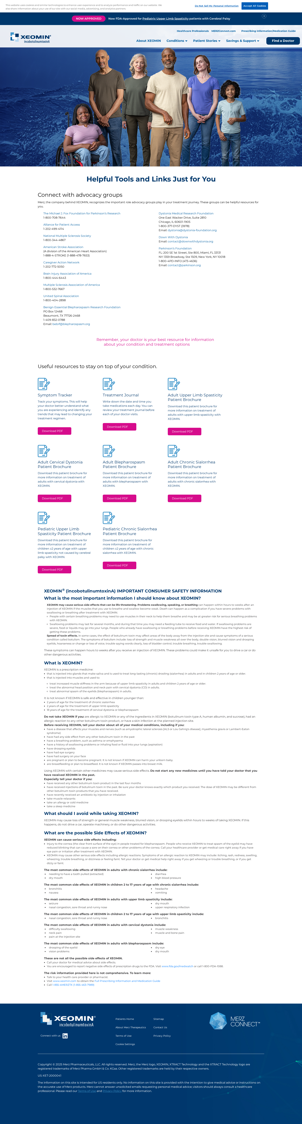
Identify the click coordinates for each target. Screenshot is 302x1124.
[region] (151, 6)
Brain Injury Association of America (67, 273)
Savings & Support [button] (241, 41)
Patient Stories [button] (205, 41)
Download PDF (52, 431)
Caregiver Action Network (61, 262)
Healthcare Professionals (193, 31)
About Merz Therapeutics (131, 1027)
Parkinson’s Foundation (175, 248)
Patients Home (125, 1019)
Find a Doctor (283, 41)
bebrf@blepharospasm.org (71, 324)
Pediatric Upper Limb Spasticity (165, 18)
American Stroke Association (63, 247)
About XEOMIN (148, 41)
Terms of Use (123, 1035)
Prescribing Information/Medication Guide (268, 31)
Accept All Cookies (254, 5)
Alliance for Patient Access (61, 224)
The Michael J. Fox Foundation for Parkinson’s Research (81, 213)
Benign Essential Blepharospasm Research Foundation (82, 307)
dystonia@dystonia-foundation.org (192, 230)
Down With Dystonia (173, 237)
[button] (253, 1101)
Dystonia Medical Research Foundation (186, 213)
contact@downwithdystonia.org (190, 241)
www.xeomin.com (64, 981)
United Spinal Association (61, 296)
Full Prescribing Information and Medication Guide (127, 981)
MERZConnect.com (223, 31)
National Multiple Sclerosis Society (67, 236)
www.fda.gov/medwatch (177, 966)
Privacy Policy (162, 1035)
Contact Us (160, 1027)
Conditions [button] (176, 41)
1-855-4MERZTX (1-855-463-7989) (73, 984)
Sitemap (158, 1019)
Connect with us (52, 1035)
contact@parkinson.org (184, 265)
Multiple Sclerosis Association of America (71, 285)
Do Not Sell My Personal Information (217, 5)
